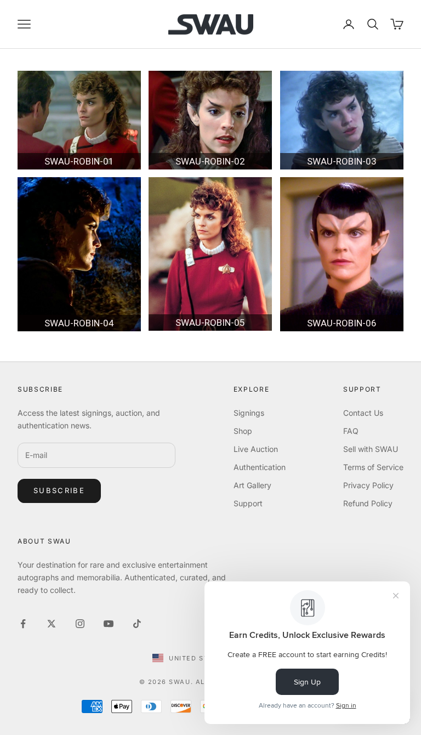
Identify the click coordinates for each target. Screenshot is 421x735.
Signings (249, 412)
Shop (243, 431)
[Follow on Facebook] (23, 623)
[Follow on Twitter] (51, 623)
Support (248, 503)
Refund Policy (367, 503)
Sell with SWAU (370, 449)
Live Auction (256, 449)
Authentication (260, 467)
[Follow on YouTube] (108, 623)
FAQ (351, 431)
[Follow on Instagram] (80, 623)
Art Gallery (252, 485)
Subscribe (59, 490)
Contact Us (363, 412)
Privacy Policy (368, 485)
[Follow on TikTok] (137, 623)
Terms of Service (373, 467)
